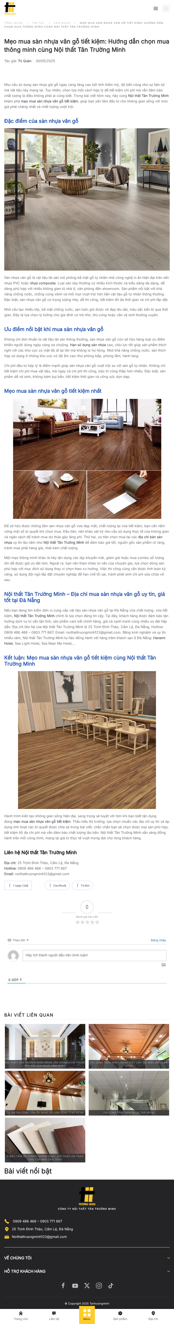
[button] (156, 8)
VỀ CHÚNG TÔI (18, 1258)
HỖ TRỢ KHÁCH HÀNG (24, 1271)
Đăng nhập (158, 940)
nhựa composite (43, 283)
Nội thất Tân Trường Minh (148, 96)
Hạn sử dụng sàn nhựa (88, 345)
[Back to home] (10, 8)
